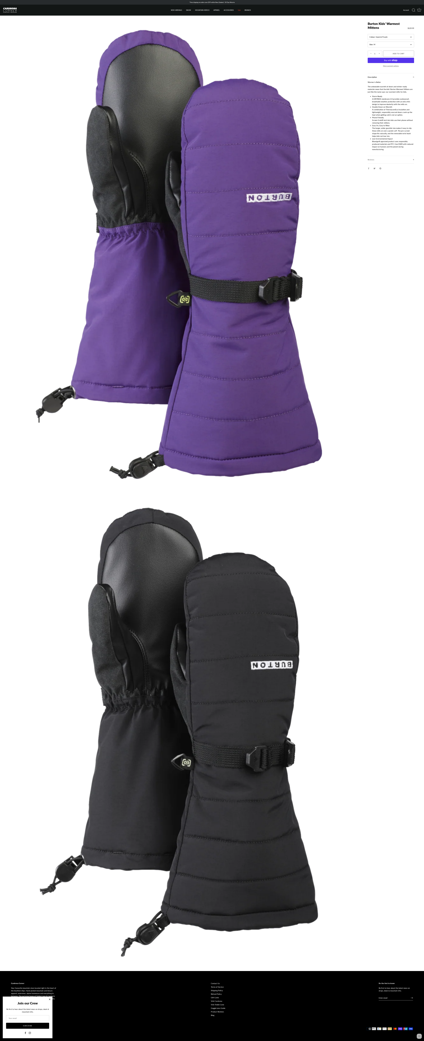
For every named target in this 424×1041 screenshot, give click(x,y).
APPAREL (216, 10)
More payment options (391, 66)
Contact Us (215, 983)
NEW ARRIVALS (176, 10)
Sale (239, 10)
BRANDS (248, 10)
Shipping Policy (217, 990)
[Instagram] (30, 1033)
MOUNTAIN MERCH (202, 10)
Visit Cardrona (216, 1001)
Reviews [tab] (371, 160)
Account (406, 10)
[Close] (49, 999)
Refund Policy (216, 994)
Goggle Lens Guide (218, 1008)
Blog (212, 1015)
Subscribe (27, 1026)
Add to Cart (398, 54)
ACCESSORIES (229, 10)
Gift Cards (215, 997)
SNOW (188, 10)
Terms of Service (217, 987)
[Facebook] (25, 1033)
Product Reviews (217, 1012)
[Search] (413, 10)
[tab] (391, 118)
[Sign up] (412, 998)
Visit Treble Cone (217, 1005)
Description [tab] (372, 77)
